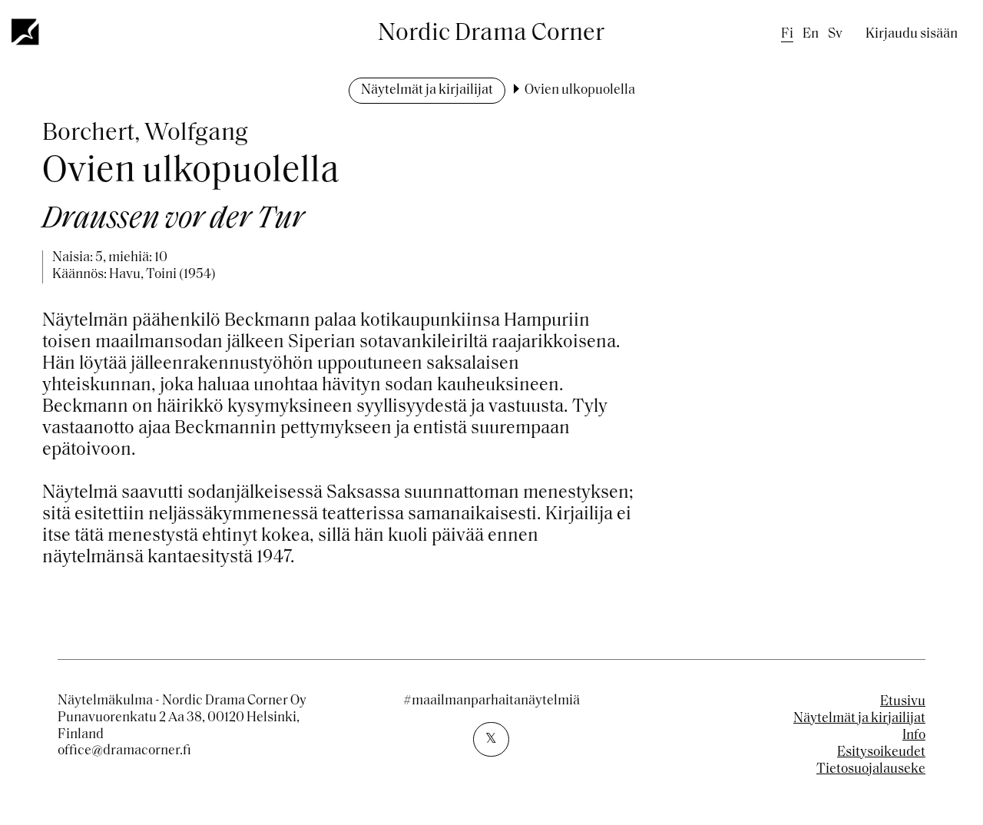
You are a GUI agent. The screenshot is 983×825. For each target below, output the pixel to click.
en (811, 34)
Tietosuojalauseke (870, 770)
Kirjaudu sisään (912, 34)
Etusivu (902, 702)
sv (835, 34)
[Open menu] (26, 31)
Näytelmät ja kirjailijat (427, 91)
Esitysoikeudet (881, 753)
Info (913, 736)
